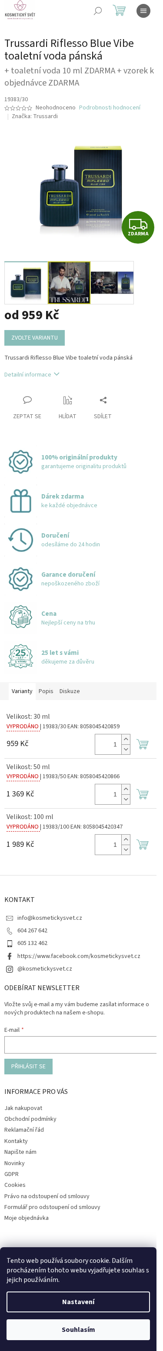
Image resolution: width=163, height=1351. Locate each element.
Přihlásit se (28, 1066)
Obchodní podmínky (30, 1119)
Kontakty (16, 1141)
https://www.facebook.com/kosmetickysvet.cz (78, 956)
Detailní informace (27, 374)
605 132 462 (32, 943)
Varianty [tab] (22, 691)
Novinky (14, 1163)
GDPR (11, 1174)
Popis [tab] (46, 691)
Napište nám (20, 1152)
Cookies (15, 1185)
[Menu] (143, 11)
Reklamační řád (24, 1130)
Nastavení (78, 1302)
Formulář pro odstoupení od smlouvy (52, 1207)
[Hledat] (97, 11)
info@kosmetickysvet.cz (49, 918)
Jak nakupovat (23, 1108)
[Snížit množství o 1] (125, 749)
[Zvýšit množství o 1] (125, 739)
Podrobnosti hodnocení (109, 108)
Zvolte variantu (34, 338)
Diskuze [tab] (70, 691)
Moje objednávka (26, 1218)
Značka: (35, 116)
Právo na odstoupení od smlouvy (47, 1196)
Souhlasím (78, 1329)
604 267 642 (32, 930)
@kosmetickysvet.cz (44, 969)
